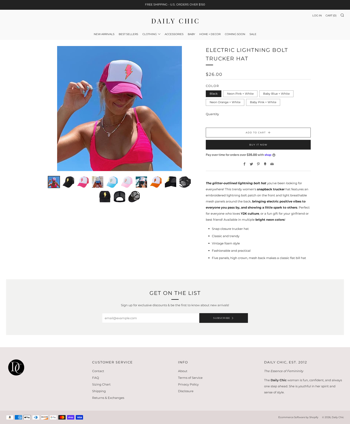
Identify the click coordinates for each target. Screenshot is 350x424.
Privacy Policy (188, 384)
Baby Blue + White (276, 93)
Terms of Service (190, 378)
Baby (191, 34)
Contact (98, 371)
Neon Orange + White (225, 102)
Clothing (149, 34)
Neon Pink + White (240, 93)
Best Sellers (128, 34)
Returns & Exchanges (108, 398)
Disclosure (185, 391)
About (182, 371)
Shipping (99, 391)
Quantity (212, 114)
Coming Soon (235, 34)
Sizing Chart (101, 384)
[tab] (54, 182)
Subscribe (221, 318)
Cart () (330, 15)
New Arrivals (104, 34)
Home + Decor (210, 34)
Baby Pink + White (263, 102)
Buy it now (258, 144)
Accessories (174, 34)
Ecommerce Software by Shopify (298, 417)
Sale (253, 34)
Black (214, 93)
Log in (317, 15)
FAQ (95, 378)
